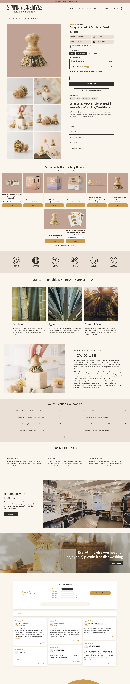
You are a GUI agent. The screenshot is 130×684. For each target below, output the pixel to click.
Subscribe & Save (80, 66)
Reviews (94, 98)
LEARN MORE (90, 143)
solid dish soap (113, 360)
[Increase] (77, 78)
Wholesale (97, 8)
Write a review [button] (100, 593)
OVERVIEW (90, 126)
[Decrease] (70, 78)
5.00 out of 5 (34, 592)
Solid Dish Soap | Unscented (75, 200)
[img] (19, 621)
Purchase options (74, 57)
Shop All (14, 18)
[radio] (71, 61)
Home (9, 18)
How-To (72, 98)
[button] (118, 9)
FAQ (78, 98)
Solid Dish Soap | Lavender (54, 200)
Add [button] (12, 205)
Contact (107, 8)
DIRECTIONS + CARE (90, 137)
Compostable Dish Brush (54, 236)
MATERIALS (90, 132)
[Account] (114, 8)
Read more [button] (18, 639)
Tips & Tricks (86, 98)
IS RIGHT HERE (115, 563)
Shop (71, 8)
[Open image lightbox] (20, 91)
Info (88, 8)
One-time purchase (78, 61)
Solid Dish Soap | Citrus (33, 200)
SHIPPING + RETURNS (90, 148)
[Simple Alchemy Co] (24, 8)
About (80, 8)
